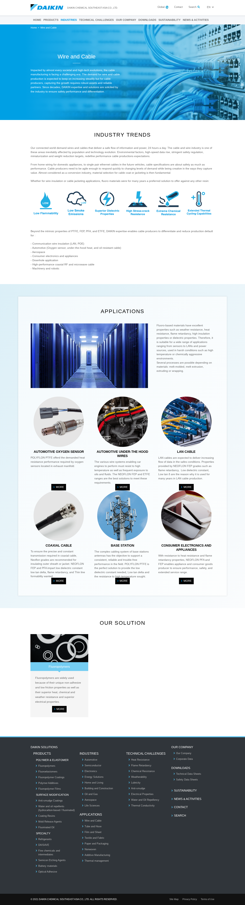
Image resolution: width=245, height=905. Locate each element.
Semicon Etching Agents (52, 860)
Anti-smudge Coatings (50, 800)
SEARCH (180, 815)
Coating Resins (46, 815)
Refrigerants (45, 839)
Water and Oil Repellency (145, 799)
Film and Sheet (93, 832)
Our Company (183, 753)
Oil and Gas (91, 794)
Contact (178, 7)
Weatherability (139, 776)
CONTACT (181, 807)
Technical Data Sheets (188, 773)
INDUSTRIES (69, 19)
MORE (60, 487)
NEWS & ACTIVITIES (196, 19)
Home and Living (94, 782)
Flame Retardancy (141, 765)
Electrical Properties (142, 794)
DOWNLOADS (147, 19)
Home (34, 27)
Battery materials (47, 865)
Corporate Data (184, 759)
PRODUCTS (50, 19)
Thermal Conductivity (143, 805)
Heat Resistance (140, 759)
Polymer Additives (48, 783)
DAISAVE (43, 844)
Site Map (174, 899)
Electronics (91, 771)
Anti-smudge (138, 788)
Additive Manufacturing (97, 855)
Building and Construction (99, 788)
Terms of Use (207, 899)
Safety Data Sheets (187, 779)
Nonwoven (90, 849)
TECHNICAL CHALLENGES (96, 19)
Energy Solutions (94, 776)
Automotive (91, 759)
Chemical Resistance (143, 771)
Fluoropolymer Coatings (51, 777)
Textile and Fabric (94, 837)
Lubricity (135, 782)
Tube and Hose (93, 826)
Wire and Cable (93, 820)
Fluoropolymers (46, 765)
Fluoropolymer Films (49, 788)
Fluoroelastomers (47, 771)
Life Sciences (92, 805)
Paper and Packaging (96, 843)
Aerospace (90, 799)
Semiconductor (93, 765)
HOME (37, 19)
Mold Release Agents (50, 821)
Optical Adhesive (47, 871)
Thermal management (97, 860)
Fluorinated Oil (46, 827)
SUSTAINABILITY (169, 19)
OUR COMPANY (126, 19)
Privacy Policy (189, 899)
